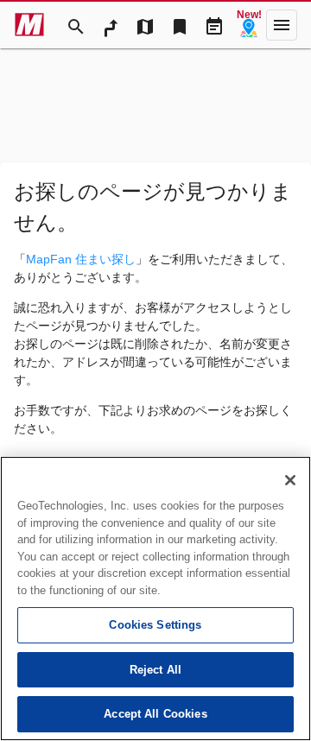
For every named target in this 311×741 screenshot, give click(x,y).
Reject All (155, 669)
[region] (155, 598)
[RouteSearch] (110, 25)
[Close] (290, 480)
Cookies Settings (155, 624)
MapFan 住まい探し (81, 259)
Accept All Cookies (155, 713)
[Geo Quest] (249, 25)
